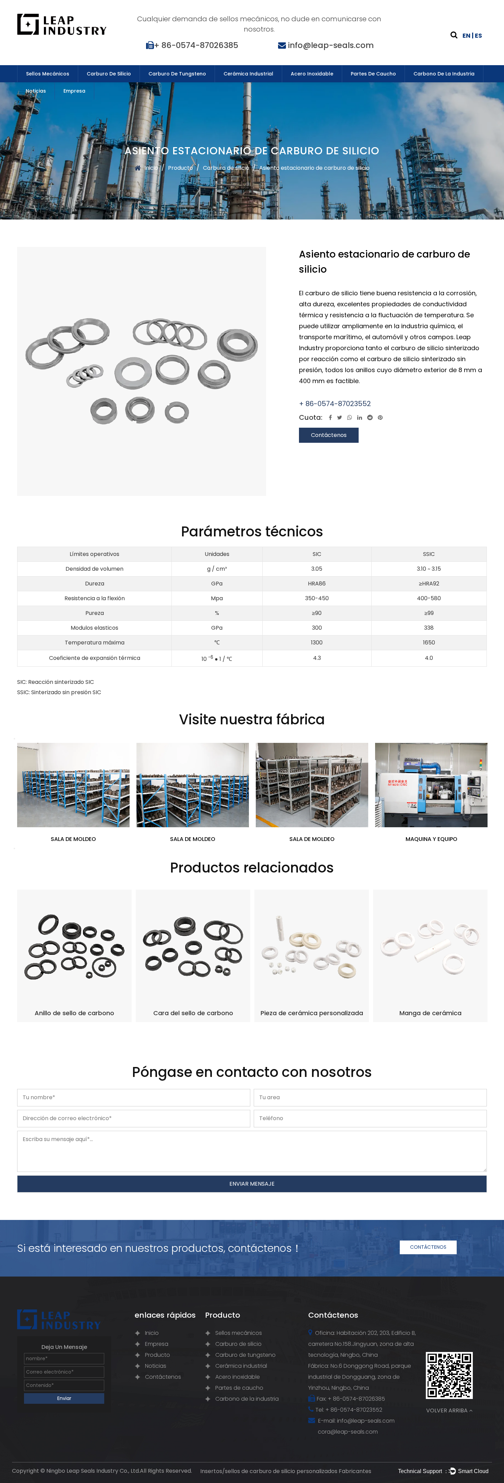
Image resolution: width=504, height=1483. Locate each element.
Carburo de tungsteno (177, 73)
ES (478, 35)
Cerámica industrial (248, 73)
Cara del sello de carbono (193, 1013)
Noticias (36, 90)
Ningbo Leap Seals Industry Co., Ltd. (93, 1471)
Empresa (74, 90)
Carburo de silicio (109, 73)
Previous (14, 738)
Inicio (151, 168)
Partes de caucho (373, 73)
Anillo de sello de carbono (74, 1013)
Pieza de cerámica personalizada (312, 1013)
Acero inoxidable (312, 73)
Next (14, 848)
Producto (180, 168)
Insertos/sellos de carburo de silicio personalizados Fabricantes (285, 1471)
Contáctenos (329, 435)
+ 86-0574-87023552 (335, 403)
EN (466, 35)
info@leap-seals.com (331, 45)
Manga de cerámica (430, 1013)
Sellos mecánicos (47, 73)
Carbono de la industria (444, 73)
